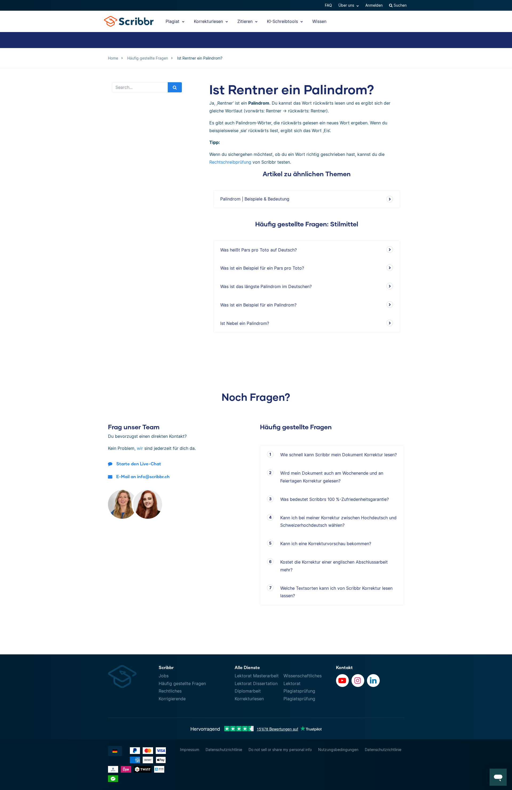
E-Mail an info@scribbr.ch (143, 476)
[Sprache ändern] (115, 751)
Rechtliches (170, 691)
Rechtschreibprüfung (230, 162)
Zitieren (245, 21)
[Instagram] (357, 680)
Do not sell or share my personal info (280, 749)
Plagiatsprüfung (299, 691)
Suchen (400, 5)
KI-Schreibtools (283, 21)
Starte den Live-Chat (138, 463)
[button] (498, 777)
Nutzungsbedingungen (338, 749)
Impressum (189, 749)
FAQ (328, 5)
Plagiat (173, 21)
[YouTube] (342, 680)
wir (140, 448)
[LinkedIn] (373, 680)
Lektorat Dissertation (256, 683)
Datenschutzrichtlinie (224, 749)
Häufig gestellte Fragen (182, 683)
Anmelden (374, 5)
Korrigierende (172, 698)
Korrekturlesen (209, 21)
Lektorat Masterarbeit (257, 675)
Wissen (319, 21)
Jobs (164, 675)
